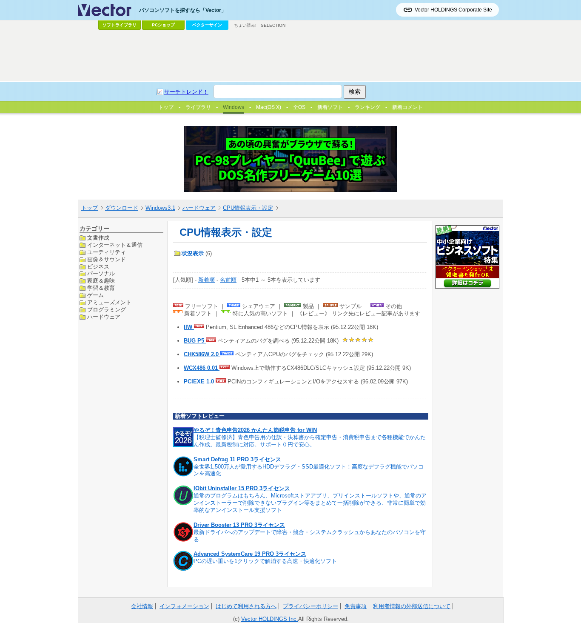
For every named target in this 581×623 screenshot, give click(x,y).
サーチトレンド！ (186, 92)
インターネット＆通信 (114, 244)
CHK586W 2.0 (202, 354)
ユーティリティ (106, 252)
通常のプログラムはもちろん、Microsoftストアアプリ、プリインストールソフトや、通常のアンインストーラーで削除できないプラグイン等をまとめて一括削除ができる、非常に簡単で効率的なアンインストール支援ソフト (310, 502)
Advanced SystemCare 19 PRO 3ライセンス (250, 554)
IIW (189, 327)
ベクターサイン (207, 25)
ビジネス (98, 266)
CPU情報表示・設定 (248, 208)
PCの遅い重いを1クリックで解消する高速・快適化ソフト (265, 561)
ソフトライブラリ (120, 25)
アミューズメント (109, 302)
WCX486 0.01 (201, 368)
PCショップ (163, 25)
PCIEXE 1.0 (200, 381)
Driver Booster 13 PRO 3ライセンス (239, 525)
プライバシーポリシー (310, 606)
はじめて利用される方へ (246, 606)
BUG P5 (195, 340)
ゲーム (95, 295)
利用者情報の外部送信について (411, 606)
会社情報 (142, 606)
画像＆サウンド (106, 259)
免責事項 (356, 606)
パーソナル (101, 273)
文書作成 (98, 237)
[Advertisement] (290, 56)
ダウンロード (121, 208)
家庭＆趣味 (101, 280)
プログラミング (106, 309)
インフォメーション (184, 606)
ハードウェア (199, 208)
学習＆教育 (101, 288)
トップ (89, 208)
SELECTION (273, 25)
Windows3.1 (160, 208)
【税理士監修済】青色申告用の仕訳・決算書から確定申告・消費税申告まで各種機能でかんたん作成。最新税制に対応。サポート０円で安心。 (310, 441)
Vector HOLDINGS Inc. (269, 619)
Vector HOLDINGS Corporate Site (453, 10)
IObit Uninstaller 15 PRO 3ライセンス (242, 488)
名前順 (228, 280)
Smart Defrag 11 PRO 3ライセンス (237, 459)
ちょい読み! (245, 25)
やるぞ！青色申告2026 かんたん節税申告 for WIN (255, 430)
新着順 (206, 280)
